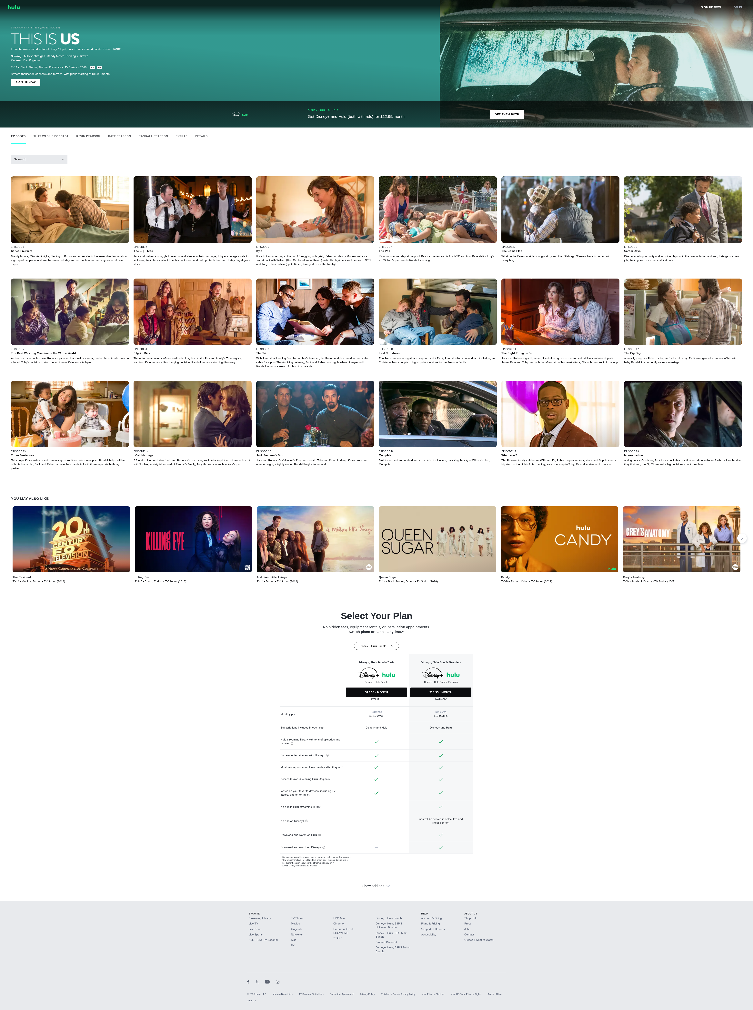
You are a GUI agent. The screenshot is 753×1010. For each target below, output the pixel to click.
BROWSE (254, 913)
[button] (18, 135)
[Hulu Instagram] (277, 982)
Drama (43, 67)
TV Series (71, 67)
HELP (424, 913)
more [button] (117, 49)
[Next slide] (742, 538)
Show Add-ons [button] (373, 886)
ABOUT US (470, 913)
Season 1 (20, 159)
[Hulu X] (260, 982)
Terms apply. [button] (345, 857)
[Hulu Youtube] (270, 982)
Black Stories (29, 67)
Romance (55, 67)
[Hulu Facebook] (251, 982)
